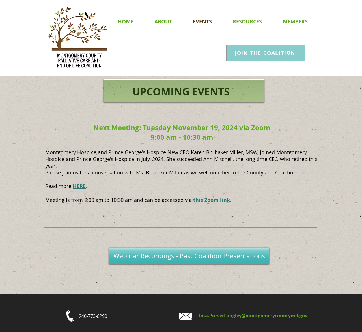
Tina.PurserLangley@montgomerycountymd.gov (252, 316)
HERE (79, 186)
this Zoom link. (212, 200)
